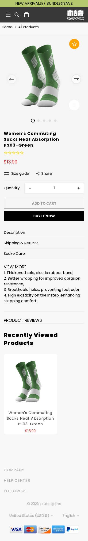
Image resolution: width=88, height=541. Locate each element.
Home (7, 26)
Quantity (12, 188)
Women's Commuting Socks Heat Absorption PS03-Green (30, 418)
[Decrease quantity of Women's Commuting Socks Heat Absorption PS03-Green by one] (30, 188)
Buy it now (44, 216)
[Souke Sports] (75, 14)
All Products (28, 26)
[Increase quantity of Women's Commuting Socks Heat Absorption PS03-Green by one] (78, 188)
